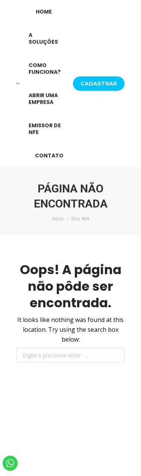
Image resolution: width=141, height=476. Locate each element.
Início (58, 218)
